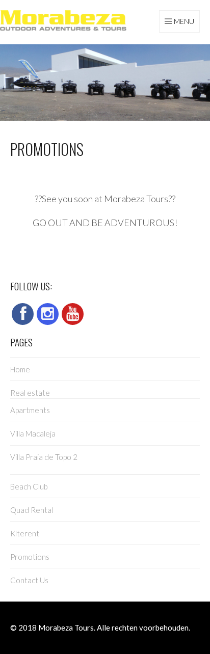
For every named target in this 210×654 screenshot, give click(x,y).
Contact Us (29, 580)
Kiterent (24, 533)
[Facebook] (23, 314)
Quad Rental (31, 509)
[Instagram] (48, 314)
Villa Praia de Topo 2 (43, 456)
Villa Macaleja (33, 433)
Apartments (30, 410)
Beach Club (29, 486)
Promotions (29, 556)
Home (20, 369)
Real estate (30, 392)
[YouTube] (73, 314)
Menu (184, 21)
